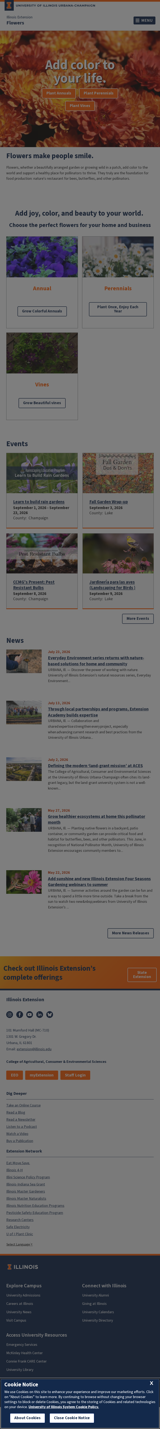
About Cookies (27, 1418)
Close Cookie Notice (72, 1418)
